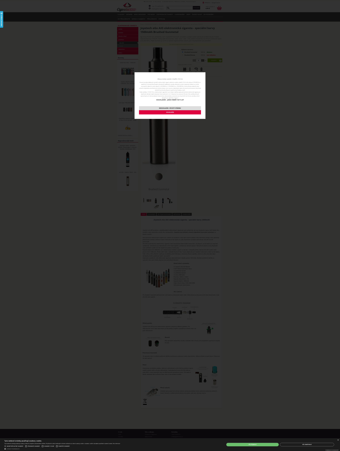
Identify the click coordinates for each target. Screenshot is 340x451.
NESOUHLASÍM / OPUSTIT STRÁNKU (170, 108)
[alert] (170, 444)
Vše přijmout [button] (253, 444)
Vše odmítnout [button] (307, 444)
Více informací (116, 443)
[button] (62, 449)
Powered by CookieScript (332, 450)
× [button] (338, 440)
